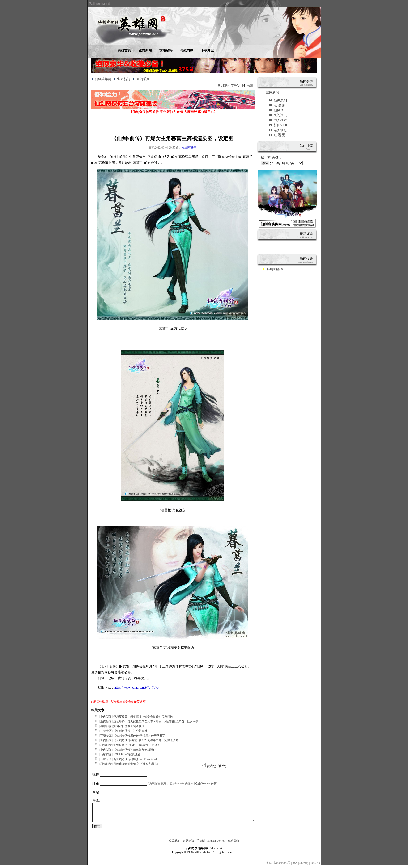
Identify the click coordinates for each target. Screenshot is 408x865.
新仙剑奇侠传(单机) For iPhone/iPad (135, 759)
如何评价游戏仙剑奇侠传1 (129, 726)
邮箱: (96, 783)
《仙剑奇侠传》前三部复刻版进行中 (136, 749)
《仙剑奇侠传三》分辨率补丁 (131, 730)
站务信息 (280, 130)
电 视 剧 (279, 105)
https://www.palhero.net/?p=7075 (136, 687)
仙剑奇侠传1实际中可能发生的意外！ (136, 745)
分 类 (275, 163)
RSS (295, 863)
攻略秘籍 (166, 50)
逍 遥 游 (279, 135)
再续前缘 (186, 50)
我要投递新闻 (275, 269)
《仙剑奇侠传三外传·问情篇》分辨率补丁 (139, 735)
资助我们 (233, 840)
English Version (216, 840)
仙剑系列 (142, 79)
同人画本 (280, 120)
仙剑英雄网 (103, 79)
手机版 (200, 840)
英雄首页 (124, 50)
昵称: (96, 774)
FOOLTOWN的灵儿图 (126, 754)
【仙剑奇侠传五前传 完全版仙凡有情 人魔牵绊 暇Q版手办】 (173, 112)
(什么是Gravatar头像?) (204, 783)
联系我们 (174, 840)
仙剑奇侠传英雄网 (134, 701)
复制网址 (223, 85)
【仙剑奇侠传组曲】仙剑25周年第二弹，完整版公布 (145, 740)
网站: (96, 792)
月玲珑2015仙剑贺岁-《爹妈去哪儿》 (136, 763)
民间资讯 (280, 115)
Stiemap (303, 863)
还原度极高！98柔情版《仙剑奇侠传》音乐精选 (143, 716)
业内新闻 (145, 50)
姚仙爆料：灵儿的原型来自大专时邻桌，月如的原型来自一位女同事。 (157, 721)
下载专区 (207, 50)
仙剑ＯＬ (280, 110)
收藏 (250, 85)
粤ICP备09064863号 (278, 863)
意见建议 (188, 840)
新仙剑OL (281, 125)
